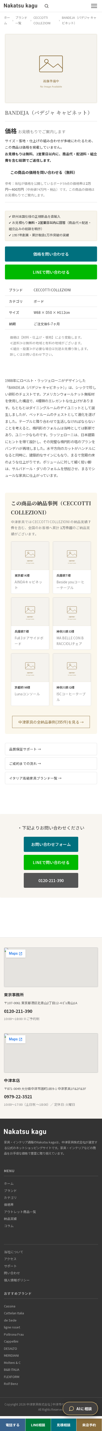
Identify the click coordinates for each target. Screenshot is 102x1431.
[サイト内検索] (46, 5)
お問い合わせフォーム (51, 844)
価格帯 (9, 1204)
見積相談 (64, 1424)
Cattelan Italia (14, 1313)
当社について (13, 1251)
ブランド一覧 (21, 20)
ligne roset (12, 1327)
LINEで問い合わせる (51, 272)
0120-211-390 (51, 880)
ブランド (10, 1190)
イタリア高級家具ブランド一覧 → (35, 778)
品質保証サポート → (25, 749)
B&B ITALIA (11, 1369)
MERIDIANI (11, 1355)
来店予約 (89, 1424)
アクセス (10, 1258)
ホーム (7, 20)
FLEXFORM (11, 1376)
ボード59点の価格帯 (67, 183)
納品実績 (10, 1218)
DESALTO (10, 1348)
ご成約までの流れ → (25, 763)
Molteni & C (12, 1362)
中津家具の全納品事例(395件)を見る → (51, 722)
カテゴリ (10, 1197)
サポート (10, 1266)
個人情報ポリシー (17, 1280)
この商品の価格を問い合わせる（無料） (43, 172)
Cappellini (11, 1341)
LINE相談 (38, 1424)
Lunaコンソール (27, 693)
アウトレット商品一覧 (20, 1211)
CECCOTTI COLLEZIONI (42, 20)
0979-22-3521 (18, 1096)
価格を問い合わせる (51, 254)
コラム (9, 1225)
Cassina (9, 1306)
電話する (13, 1424)
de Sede (10, 1320)
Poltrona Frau (14, 1334)
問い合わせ (12, 1272)
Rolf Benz (11, 1383)
